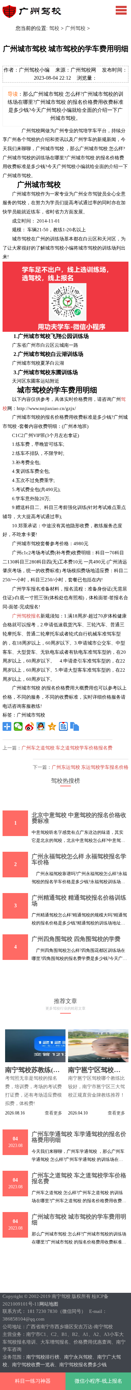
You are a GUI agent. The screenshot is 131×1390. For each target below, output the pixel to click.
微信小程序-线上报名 (98, 1381)
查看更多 (53, 1113)
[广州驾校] (35, 16)
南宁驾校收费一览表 (33, 1364)
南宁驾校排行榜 (42, 1357)
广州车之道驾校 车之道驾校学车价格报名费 (66, 748)
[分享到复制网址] (74, 726)
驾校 (54, 28)
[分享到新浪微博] (29, 726)
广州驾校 (75, 28)
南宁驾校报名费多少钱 (83, 1364)
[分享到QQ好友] (40, 726)
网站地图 (48, 1304)
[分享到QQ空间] (52, 726)
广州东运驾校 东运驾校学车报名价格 (90, 767)
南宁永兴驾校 (78, 1357)
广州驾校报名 (26, 616)
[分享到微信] (18, 726)
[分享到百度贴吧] (63, 726)
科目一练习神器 (33, 1381)
